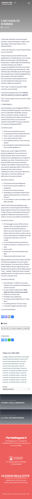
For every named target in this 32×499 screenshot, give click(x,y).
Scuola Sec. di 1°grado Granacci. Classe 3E (15, 328)
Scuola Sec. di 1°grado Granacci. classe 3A (14, 373)
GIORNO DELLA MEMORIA (13, 403)
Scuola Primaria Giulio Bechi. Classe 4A (14, 363)
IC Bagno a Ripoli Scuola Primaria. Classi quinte (16, 357)
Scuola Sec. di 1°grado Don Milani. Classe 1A (15, 370)
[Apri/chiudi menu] (29, 3)
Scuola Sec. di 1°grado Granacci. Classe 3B (14, 375)
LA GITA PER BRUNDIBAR (12, 418)
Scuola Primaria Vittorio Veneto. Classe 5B (15, 368)
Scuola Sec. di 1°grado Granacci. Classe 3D (15, 379)
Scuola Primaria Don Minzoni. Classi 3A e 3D (15, 359)
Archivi (5, 387)
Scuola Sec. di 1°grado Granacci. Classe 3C (14, 377)
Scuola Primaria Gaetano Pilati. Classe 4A (14, 361)
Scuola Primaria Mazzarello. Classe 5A (13, 366)
